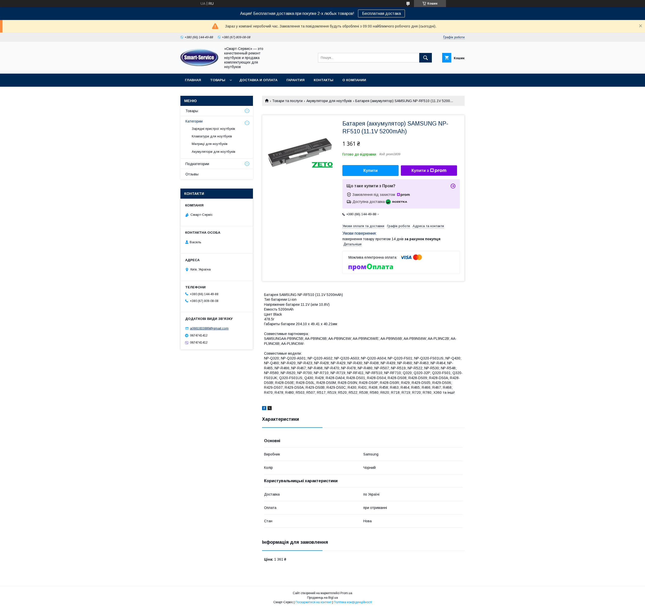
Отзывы (192, 174)
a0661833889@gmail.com (209, 328)
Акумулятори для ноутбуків (329, 101)
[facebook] (264, 409)
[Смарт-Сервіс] (199, 65)
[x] (270, 409)
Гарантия (295, 80)
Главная (193, 80)
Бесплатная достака (381, 13)
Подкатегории (197, 164)
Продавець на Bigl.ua (322, 597)
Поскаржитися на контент (313, 602)
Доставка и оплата (258, 80)
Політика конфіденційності (353, 602)
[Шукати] (425, 58)
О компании (354, 80)
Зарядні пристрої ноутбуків (213, 129)
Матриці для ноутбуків (210, 144)
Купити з (420, 170)
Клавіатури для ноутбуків (212, 136)
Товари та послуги (287, 101)
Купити (370, 170)
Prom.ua (346, 593)
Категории (194, 121)
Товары (217, 80)
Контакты (323, 80)
